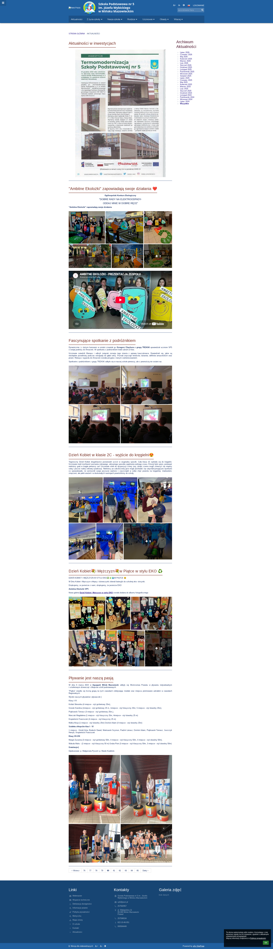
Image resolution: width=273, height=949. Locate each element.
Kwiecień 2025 (186, 84)
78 (96, 871)
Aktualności (93, 34)
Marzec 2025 (185, 86)
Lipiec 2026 (184, 52)
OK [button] (266, 943)
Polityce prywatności (258, 938)
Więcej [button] (177, 19)
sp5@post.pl (123, 902)
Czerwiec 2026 (186, 54)
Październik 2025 (187, 72)
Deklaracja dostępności (82, 904)
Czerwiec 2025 (186, 80)
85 (138, 871)
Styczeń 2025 (185, 91)
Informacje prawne (80, 908)
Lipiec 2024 (184, 101)
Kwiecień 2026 (186, 59)
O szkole (76, 924)
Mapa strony (78, 920)
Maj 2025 (184, 82)
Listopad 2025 (186, 69)
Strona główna (77, 34)
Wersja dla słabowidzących (82, 946)
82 (120, 871)
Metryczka (77, 916)
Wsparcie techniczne (81, 900)
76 (84, 871)
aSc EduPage (198, 946)
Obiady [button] (163, 19)
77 (90, 871)
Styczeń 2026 (185, 65)
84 (132, 871)
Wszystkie (184, 104)
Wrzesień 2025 (186, 74)
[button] (183, 5)
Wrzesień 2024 (186, 99)
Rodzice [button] (131, 19)
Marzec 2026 (185, 61)
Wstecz (76, 871)
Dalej (145, 871)
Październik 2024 (187, 97)
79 (102, 871)
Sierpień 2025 (185, 76)
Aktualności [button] (76, 19)
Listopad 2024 (186, 95)
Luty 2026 (184, 63)
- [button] (102, 946)
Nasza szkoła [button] (113, 19)
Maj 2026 (184, 57)
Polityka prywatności (81, 912)
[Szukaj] (202, 9)
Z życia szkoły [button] (93, 19)
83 (126, 871)
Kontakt (76, 928)
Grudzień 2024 (186, 93)
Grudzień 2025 (186, 67)
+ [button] (175, 5)
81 (114, 871)
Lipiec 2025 (184, 78)
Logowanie (198, 5)
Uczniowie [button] (147, 19)
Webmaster (77, 896)
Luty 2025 (184, 89)
